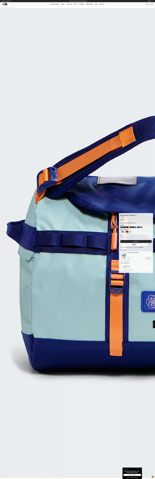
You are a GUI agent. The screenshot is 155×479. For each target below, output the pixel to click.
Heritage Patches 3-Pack (133, 251)
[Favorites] (150, 243)
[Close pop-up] (140, 469)
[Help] (152, 1)
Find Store (125, 268)
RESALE (3, 1)
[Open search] (147, 4)
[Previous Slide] (1, 476)
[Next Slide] (3, 476)
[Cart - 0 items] (152, 4)
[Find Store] (147, 1)
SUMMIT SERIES (8, 1)
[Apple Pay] (134, 243)
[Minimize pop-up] (138, 469)
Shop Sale (85, 1)
